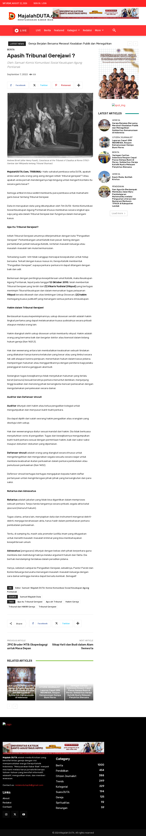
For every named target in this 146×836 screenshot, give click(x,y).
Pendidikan (118, 187)
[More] (78, 85)
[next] (135, 43)
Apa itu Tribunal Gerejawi (29, 601)
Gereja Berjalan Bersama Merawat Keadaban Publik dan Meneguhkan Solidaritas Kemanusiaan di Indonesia (21, 693)
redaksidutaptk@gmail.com (29, 785)
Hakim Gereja (72, 601)
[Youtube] (23, 814)
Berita (11, 49)
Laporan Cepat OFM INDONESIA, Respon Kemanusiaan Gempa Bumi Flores (50, 694)
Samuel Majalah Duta (30, 596)
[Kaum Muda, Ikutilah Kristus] (104, 177)
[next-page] (15, 706)
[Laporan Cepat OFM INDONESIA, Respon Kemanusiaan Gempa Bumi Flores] (50, 683)
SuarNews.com (107, 226)
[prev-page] (9, 706)
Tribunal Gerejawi (47, 606)
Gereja (21, 685)
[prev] (130, 43)
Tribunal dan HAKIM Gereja (22, 606)
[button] (114, 30)
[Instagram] (6, 814)
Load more (117, 213)
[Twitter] (14, 814)
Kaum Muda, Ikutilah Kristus (122, 178)
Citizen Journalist (49, 687)
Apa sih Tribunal (54, 601)
